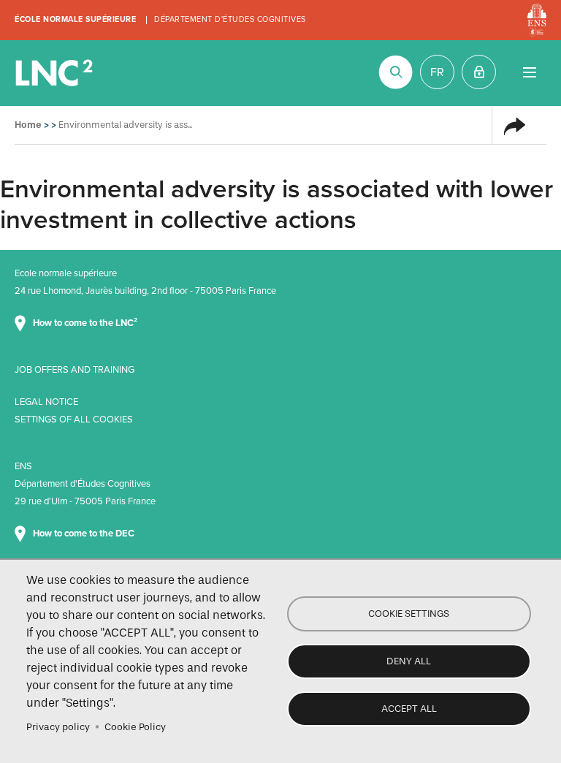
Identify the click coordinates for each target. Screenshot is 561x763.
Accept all (409, 708)
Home (28, 124)
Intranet (479, 72)
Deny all (408, 661)
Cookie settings (408, 613)
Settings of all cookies (74, 419)
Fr (437, 72)
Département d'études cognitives (230, 19)
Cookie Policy (135, 727)
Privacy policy (58, 727)
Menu (529, 72)
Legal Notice (46, 402)
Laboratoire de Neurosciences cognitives (55, 73)
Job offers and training (74, 370)
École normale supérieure (75, 19)
